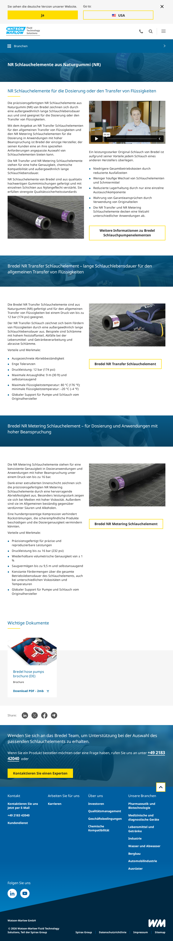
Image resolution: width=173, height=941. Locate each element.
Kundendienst (18, 823)
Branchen (21, 46)
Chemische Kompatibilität (98, 828)
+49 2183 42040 (19, 815)
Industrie (135, 838)
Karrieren (54, 804)
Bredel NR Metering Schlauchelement (126, 524)
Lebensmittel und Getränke (141, 829)
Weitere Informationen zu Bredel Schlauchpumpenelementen (127, 232)
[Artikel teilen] (25, 715)
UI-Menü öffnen (163, 31)
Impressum (140, 932)
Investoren (96, 804)
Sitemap (160, 932)
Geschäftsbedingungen (105, 819)
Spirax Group (84, 932)
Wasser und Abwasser (144, 846)
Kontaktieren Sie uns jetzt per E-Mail (23, 806)
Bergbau (134, 854)
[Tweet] (34, 715)
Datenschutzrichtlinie (112, 932)
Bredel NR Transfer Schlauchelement (125, 364)
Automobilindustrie (142, 861)
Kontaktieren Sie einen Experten (40, 773)
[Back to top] (160, 787)
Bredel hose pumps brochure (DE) (28, 673)
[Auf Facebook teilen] (44, 715)
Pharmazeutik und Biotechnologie (141, 806)
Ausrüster (135, 868)
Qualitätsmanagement (104, 811)
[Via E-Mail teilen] (54, 715)
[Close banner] (162, 6)
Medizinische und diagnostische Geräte (143, 817)
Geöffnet (150, 31)
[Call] (141, 31)
